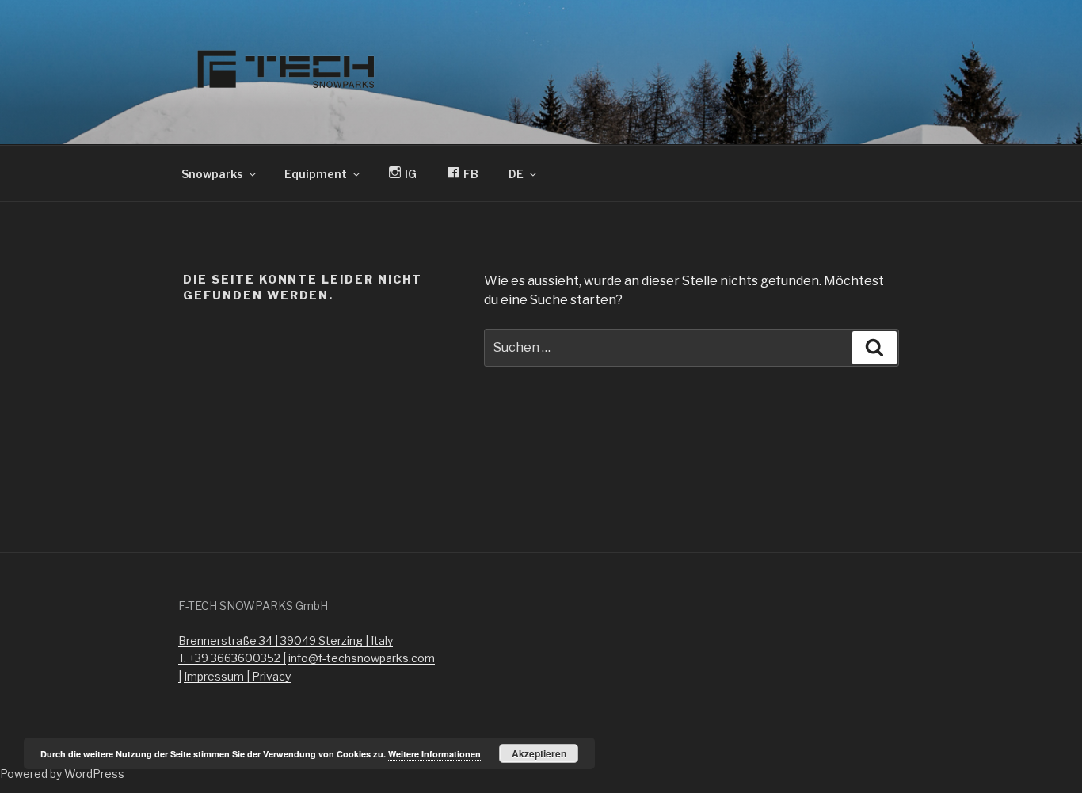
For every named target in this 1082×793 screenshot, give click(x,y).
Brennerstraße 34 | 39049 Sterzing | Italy (285, 640)
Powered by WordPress (62, 773)
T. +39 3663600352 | (232, 658)
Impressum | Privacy (237, 676)
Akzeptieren (539, 753)
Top (1044, 755)
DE (516, 174)
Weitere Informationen (434, 754)
